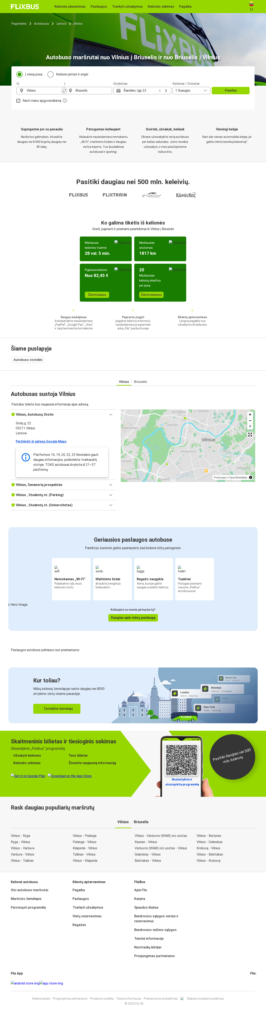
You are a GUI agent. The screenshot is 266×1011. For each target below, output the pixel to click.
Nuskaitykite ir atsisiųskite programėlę (182, 782)
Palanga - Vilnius (84, 842)
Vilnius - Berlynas (209, 836)
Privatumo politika (102, 998)
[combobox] (44, 90)
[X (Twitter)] (255, 983)
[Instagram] (252, 983)
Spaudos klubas (146, 907)
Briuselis (140, 382)
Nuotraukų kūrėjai (147, 947)
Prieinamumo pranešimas (161, 998)
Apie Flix (140, 890)
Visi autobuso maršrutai (29, 890)
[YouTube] (253, 983)
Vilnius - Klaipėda (85, 861)
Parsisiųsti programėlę (28, 907)
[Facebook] (250, 983)
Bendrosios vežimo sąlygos (155, 930)
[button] (63, 415)
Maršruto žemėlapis (26, 899)
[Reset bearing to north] (250, 427)
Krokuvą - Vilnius (208, 848)
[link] (133, 695)
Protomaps (220, 477)
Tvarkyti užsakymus (88, 907)
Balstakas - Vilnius (148, 861)
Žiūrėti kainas (97, 294)
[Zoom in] (250, 414)
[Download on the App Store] (51, 983)
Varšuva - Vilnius (22, 854)
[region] (188, 445)
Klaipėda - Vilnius (85, 848)
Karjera (139, 899)
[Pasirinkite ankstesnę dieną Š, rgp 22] (159, 90)
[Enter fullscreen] (250, 435)
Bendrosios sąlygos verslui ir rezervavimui (156, 918)
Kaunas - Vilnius (146, 842)
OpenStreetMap (238, 477)
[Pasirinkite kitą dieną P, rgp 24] (166, 90)
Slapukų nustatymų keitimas (205, 998)
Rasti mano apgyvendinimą (42, 101)
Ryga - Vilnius (20, 842)
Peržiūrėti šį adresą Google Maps (41, 441)
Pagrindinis (19, 23)
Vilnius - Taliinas (22, 861)
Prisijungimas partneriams (154, 956)
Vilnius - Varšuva (22, 848)
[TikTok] (257, 983)
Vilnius (78, 23)
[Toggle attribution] (250, 477)
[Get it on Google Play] (25, 983)
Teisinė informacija (149, 939)
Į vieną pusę (33, 74)
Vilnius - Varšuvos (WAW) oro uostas (161, 836)
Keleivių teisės (41, 998)
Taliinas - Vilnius (84, 854)
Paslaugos (81, 899)
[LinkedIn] (254, 983)
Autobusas (41, 23)
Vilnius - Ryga (20, 836)
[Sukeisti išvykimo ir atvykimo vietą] (64, 90)
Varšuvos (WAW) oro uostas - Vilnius (161, 848)
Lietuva (61, 23)
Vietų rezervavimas (87, 916)
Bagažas (79, 925)
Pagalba (79, 890)
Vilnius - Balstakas (210, 854)
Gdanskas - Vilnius (148, 854)
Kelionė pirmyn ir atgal (72, 74)
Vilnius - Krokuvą (208, 861)
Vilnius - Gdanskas (210, 842)
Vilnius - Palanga (84, 836)
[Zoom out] (250, 421)
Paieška (231, 90)
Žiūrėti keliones (151, 294)
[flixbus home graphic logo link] (25, 6)
